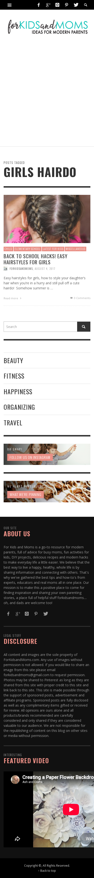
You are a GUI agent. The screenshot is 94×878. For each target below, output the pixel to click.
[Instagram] (57, 5)
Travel (13, 422)
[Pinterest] (66, 5)
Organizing (19, 407)
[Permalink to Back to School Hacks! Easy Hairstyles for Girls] (47, 218)
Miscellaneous (75, 249)
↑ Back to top (47, 870)
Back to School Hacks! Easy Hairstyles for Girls (35, 259)
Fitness (14, 376)
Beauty (13, 360)
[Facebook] (38, 5)
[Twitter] (75, 5)
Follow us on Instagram (30, 457)
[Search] (10, 5)
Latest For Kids (53, 249)
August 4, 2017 (45, 269)
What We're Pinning (25, 494)
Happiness (18, 391)
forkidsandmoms (21, 269)
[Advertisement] (47, 92)
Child (8, 249)
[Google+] (48, 5)
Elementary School (27, 249)
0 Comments (81, 298)
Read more (11, 298)
